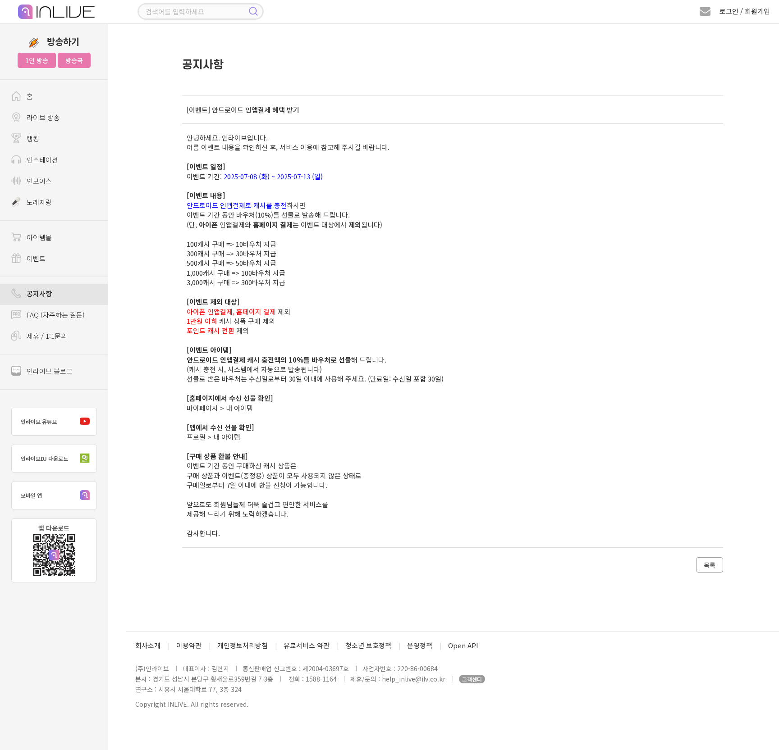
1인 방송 (36, 60)
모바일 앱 (31, 495)
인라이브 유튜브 (39, 421)
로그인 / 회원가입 (744, 11)
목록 (709, 564)
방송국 (74, 60)
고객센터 (472, 679)
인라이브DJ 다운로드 (44, 458)
